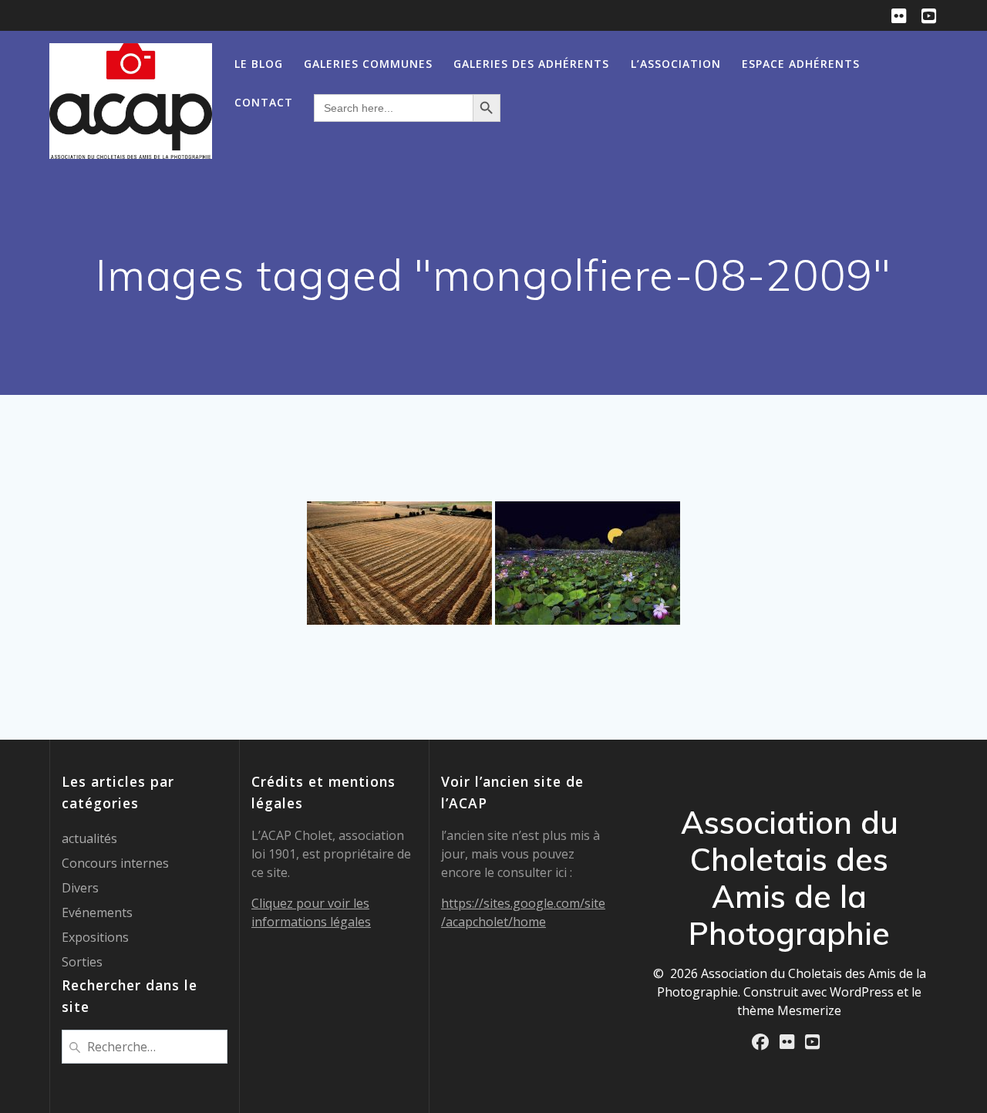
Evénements (97, 912)
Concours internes (115, 863)
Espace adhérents (801, 63)
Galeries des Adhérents (531, 63)
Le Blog (258, 63)
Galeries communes (368, 63)
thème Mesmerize (789, 1010)
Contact (263, 102)
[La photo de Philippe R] (587, 563)
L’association (676, 63)
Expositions (95, 937)
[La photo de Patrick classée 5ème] (399, 563)
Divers (80, 887)
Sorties (82, 961)
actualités (89, 838)
